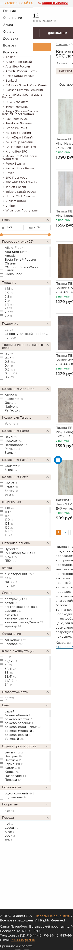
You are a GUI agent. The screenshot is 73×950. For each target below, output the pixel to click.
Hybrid (11, 549)
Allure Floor (14, 248)
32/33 (11, 661)
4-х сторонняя (19, 574)
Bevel (11, 437)
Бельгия (14, 752)
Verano (11, 423)
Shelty (11, 491)
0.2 (9, 354)
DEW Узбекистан (17, 102)
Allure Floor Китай (18, 62)
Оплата (9, 31)
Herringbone (16, 445)
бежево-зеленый (19, 723)
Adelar (10, 57)
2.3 (8, 316)
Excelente (14, 399)
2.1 (8, 308)
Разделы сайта (18, 3)
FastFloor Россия (17, 119)
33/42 (11, 680)
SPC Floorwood (16, 178)
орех (10, 835)
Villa (9, 495)
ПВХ (10, 561)
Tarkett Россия (16, 187)
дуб (9, 824)
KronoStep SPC (16, 151)
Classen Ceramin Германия (24, 90)
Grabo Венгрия (16, 128)
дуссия (11, 827)
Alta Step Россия (17, 66)
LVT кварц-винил (20, 553)
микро (11, 582)
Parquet (12, 449)
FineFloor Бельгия (18, 123)
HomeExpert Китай (19, 137)
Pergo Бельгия (15, 164)
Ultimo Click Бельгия (20, 196)
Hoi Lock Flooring (18, 133)
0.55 (11, 373)
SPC (11, 557)
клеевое (14, 644)
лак (9, 810)
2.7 (9, 312)
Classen (10, 263)
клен (9, 831)
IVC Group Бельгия (19, 142)
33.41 (10, 676)
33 (9, 672)
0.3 (10, 362)
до (31, 228)
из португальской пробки (26, 334)
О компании (12, 18)
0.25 (9, 358)
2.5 (9, 304)
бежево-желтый (18, 719)
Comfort (13, 441)
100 (9, 508)
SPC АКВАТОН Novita (21, 182)
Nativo (11, 406)
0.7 (9, 377)
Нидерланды (16, 776)
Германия (14, 764)
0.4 (9, 365)
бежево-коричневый (23, 727)
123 (9, 523)
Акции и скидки (55, 3)
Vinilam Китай (15, 201)
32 (8, 665)
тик (8, 839)
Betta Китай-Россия (19, 76)
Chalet (11, 483)
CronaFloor (13, 274)
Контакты (10, 52)
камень (12, 614)
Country (12, 466)
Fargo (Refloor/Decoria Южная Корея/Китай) (20, 112)
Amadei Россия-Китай (21, 71)
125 (9, 527)
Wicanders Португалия (22, 210)
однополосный (19, 793)
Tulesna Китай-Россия (21, 192)
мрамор (13, 626)
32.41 (10, 669)
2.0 (9, 293)
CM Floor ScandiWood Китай (26, 85)
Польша (13, 780)
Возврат (9, 45)
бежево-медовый (19, 731)
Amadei (10, 255)
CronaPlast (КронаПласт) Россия (22, 96)
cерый (10, 711)
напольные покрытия (52, 916)
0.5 (10, 369)
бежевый (15, 739)
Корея (12, 772)
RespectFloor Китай (19, 168)
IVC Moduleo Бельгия (20, 147)
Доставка (10, 38)
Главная (9, 11)
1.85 (9, 289)
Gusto (10, 402)
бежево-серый (18, 735)
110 (8, 512)
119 (8, 516)
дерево (13, 610)
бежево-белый (17, 715)
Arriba (11, 395)
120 (9, 520)
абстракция (16, 599)
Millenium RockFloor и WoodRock (19, 157)
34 (9, 684)
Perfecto (12, 410)
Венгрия (13, 756)
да (9, 329)
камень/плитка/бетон (24, 622)
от (4, 228)
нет (10, 337)
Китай (12, 768)
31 (8, 657)
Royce (9, 173)
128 (9, 531)
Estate (11, 487)
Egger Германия (17, 107)
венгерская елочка (22, 607)
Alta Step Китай (17, 252)
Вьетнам (13, 760)
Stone (10, 452)
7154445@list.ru (23, 940)
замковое (15, 640)
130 (8, 535)
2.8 (8, 296)
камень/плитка (18, 618)
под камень (16, 797)
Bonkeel (11, 81)
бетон (11, 603)
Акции (8, 24)
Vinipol (10, 206)
